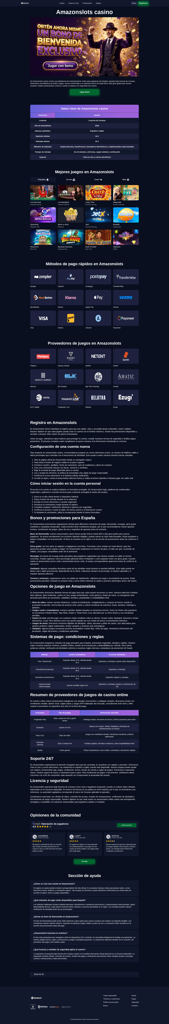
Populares (42, 179)
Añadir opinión (127, 825)
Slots (124, 179)
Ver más (84, 861)
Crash (96, 179)
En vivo (69, 179)
